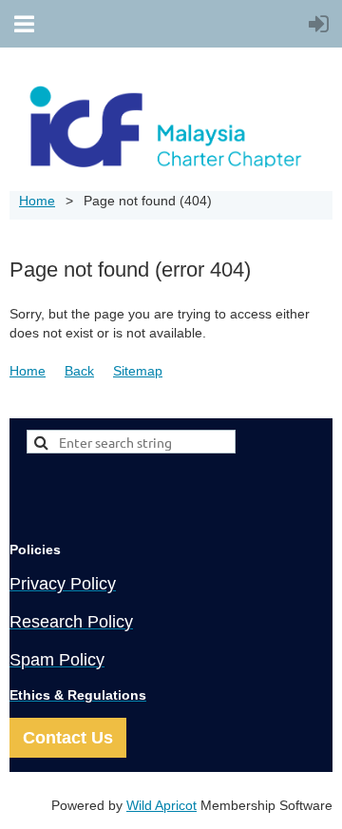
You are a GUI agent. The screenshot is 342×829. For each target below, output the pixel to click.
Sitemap (137, 370)
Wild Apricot (161, 805)
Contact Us (68, 737)
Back (79, 370)
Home (37, 200)
